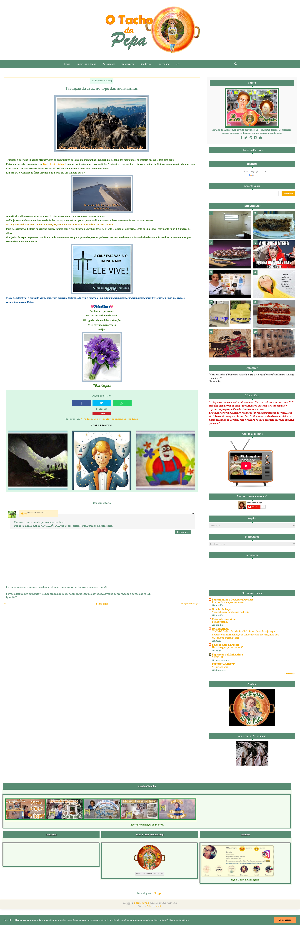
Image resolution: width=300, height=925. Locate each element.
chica (24, 513)
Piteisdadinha (220, 628)
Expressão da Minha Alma (227, 654)
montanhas (119, 418)
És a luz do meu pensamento (228, 602)
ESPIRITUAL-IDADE (223, 664)
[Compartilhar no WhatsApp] (122, 403)
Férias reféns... (220, 621)
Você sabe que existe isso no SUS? (230, 611)
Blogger (158, 893)
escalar (106, 418)
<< (5, 604)
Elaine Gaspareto (154, 906)
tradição (133, 418)
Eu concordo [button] (285, 920)
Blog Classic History (53, 164)
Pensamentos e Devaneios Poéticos (232, 599)
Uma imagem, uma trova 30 (227, 647)
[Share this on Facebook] (81, 403)
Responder (183, 532)
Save (103, 413)
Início (67, 63)
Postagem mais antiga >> (190, 604)
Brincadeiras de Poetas (225, 644)
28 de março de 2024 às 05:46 (36, 512)
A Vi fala (86, 418)
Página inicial (102, 604)
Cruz (97, 418)
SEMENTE (217, 657)
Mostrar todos (288, 673)
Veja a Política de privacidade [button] (174, 920)
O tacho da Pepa (221, 609)
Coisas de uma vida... (224, 619)
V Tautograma (220, 666)
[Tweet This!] (101, 403)
